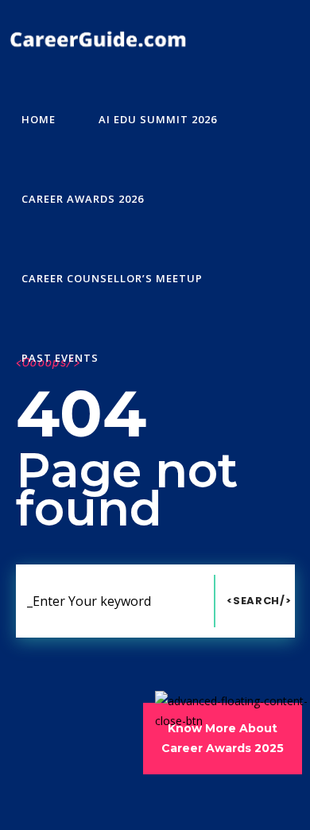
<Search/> (259, 600)
